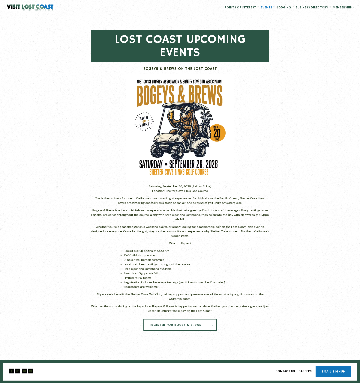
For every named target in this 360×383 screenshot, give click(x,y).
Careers (305, 371)
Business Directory (313, 7)
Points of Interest (241, 7)
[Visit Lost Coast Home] (35, 7)
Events (267, 7)
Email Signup (333, 372)
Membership (343, 7)
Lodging (284, 7)
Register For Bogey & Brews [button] (175, 325)
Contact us (285, 371)
